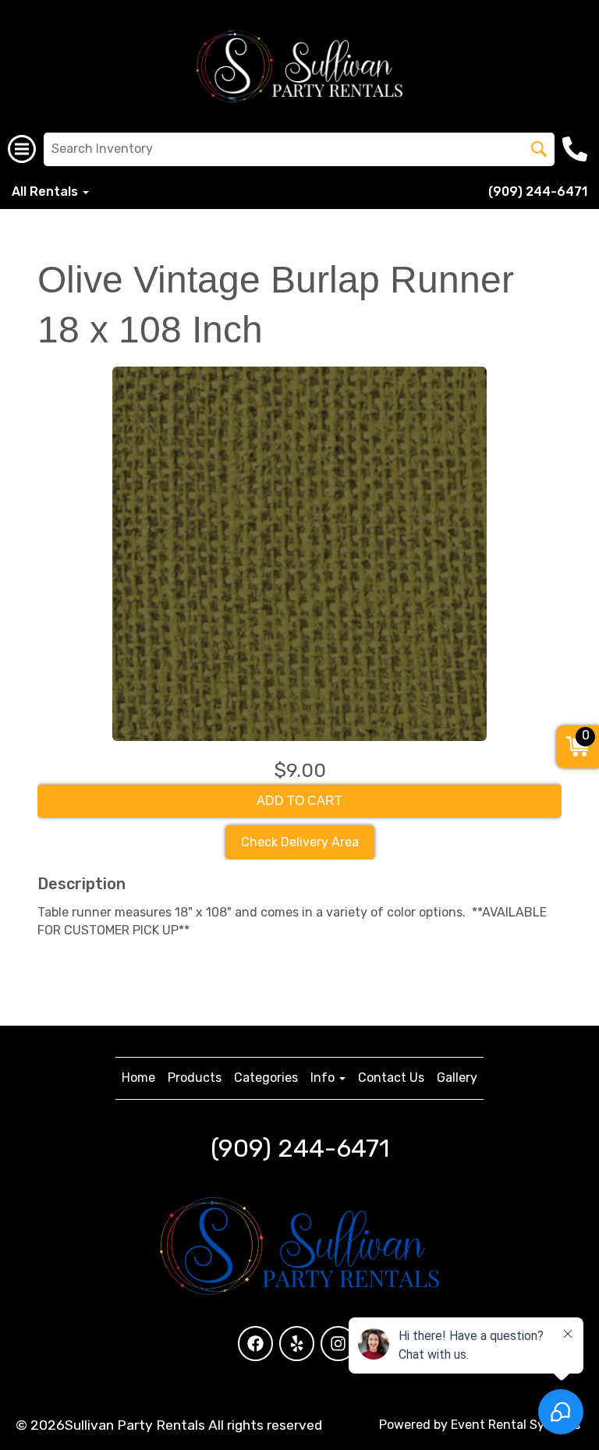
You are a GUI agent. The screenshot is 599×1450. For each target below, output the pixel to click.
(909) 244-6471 (537, 191)
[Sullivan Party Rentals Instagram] (338, 1343)
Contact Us (391, 1077)
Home (138, 1077)
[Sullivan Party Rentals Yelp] (296, 1343)
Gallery (457, 1077)
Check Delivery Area (300, 842)
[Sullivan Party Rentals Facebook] (255, 1343)
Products (195, 1077)
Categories (266, 1077)
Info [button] (324, 1077)
